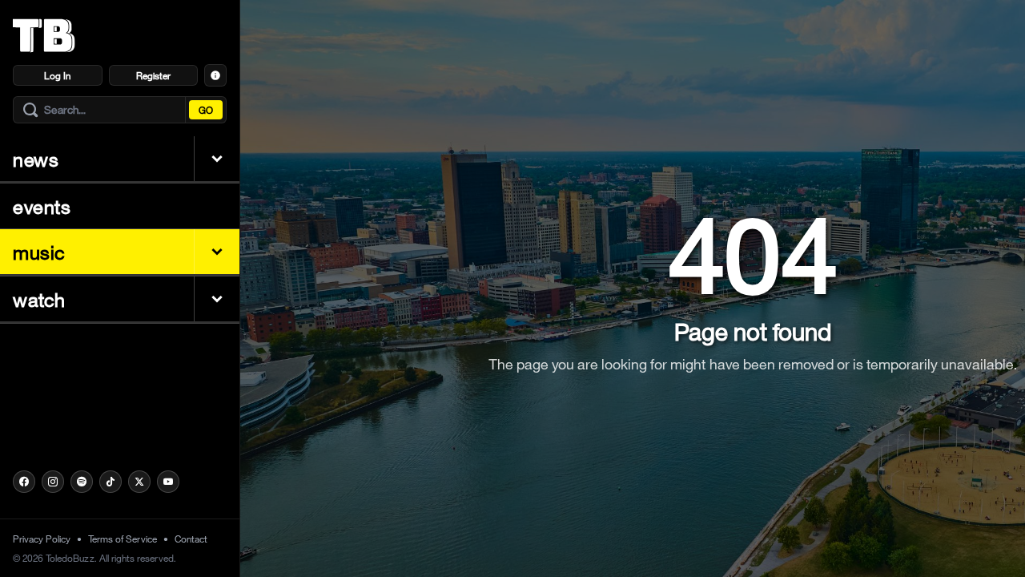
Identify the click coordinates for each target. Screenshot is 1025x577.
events (42, 206)
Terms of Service (122, 538)
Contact (191, 538)
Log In (57, 75)
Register (153, 75)
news (35, 159)
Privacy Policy (41, 538)
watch (39, 299)
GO (206, 109)
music (39, 252)
